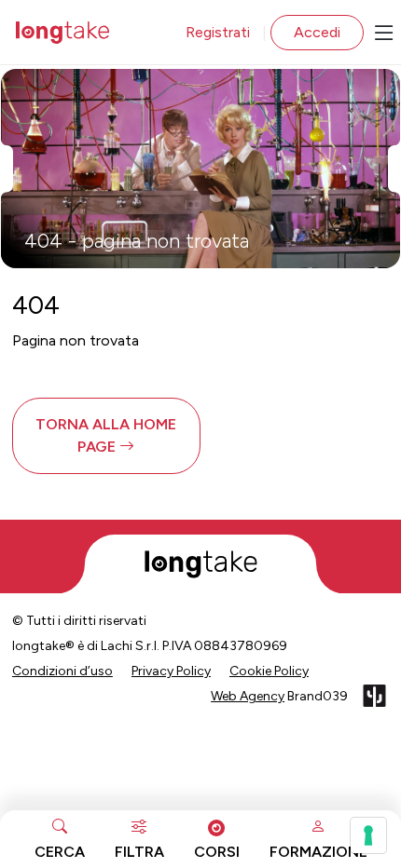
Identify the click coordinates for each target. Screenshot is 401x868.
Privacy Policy (171, 671)
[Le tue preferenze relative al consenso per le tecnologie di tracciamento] (368, 835)
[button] (106, 436)
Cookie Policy (269, 671)
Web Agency (247, 696)
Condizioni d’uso (62, 671)
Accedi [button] (317, 32)
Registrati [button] (218, 32)
